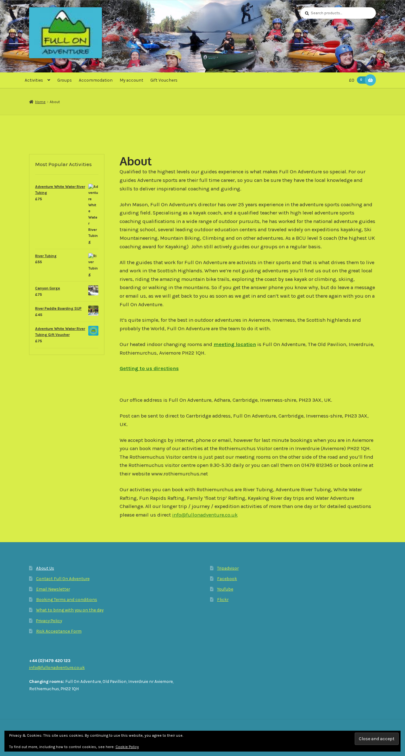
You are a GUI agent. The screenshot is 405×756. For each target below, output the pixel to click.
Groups (64, 80)
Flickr (222, 599)
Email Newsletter (53, 589)
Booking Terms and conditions (66, 599)
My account (131, 80)
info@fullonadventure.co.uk (205, 515)
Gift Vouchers (164, 80)
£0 (355, 80)
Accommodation (96, 80)
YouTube (225, 589)
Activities (34, 80)
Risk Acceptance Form (59, 631)
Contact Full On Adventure (63, 578)
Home (40, 102)
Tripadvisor (228, 568)
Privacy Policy (49, 620)
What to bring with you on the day (69, 609)
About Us (45, 568)
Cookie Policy (127, 747)
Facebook (227, 578)
